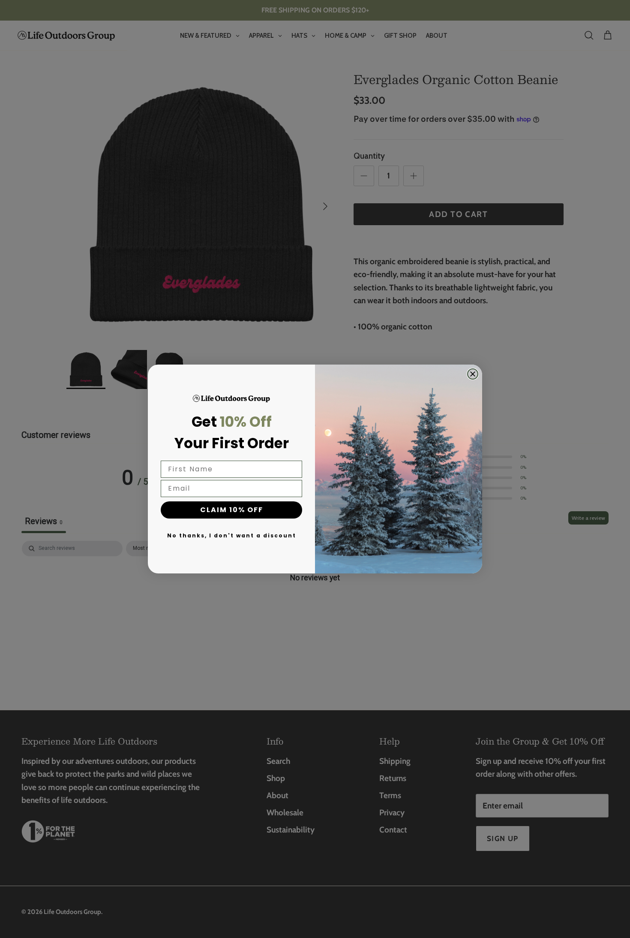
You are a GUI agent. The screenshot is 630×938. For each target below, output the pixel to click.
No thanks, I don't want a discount (231, 535)
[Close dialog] (473, 374)
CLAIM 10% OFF (231, 510)
